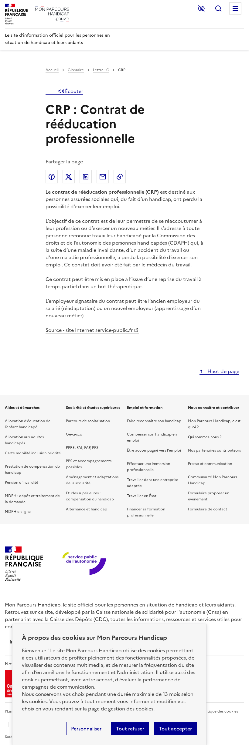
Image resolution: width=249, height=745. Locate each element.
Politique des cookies (219, 711)
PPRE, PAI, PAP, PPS (82, 447)
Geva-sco (74, 434)
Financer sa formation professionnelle (146, 512)
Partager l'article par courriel (103, 176)
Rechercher (218, 8)
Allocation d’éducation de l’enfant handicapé (27, 424)
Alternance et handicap (86, 509)
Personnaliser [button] (86, 728)
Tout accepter (175, 728)
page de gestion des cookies (120, 708)
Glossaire (76, 70)
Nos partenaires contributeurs (214, 450)
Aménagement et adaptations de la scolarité (92, 480)
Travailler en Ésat (141, 496)
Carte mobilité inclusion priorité (33, 453)
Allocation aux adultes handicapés (24, 440)
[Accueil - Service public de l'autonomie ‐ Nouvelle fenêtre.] (85, 563)
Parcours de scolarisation (88, 421)
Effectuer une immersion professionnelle (148, 467)
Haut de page (222, 371)
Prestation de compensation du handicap (32, 469)
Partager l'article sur (52, 176)
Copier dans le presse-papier (120, 176)
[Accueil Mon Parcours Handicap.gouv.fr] (52, 14)
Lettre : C (101, 70)
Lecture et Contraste (201, 8)
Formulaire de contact (207, 509)
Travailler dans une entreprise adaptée (152, 483)
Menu (235, 8)
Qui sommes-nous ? (204, 437)
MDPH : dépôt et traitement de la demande (32, 499)
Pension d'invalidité (21, 482)
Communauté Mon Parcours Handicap (212, 480)
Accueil (52, 70)
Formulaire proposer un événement (208, 496)
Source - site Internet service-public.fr (89, 330)
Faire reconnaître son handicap (154, 421)
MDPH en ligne (18, 511)
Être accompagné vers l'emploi (154, 450)
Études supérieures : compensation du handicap (90, 496)
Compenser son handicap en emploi (152, 437)
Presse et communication (210, 463)
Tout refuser (130, 728)
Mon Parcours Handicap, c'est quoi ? (214, 424)
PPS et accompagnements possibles (88, 464)
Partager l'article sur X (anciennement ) (69, 176)
